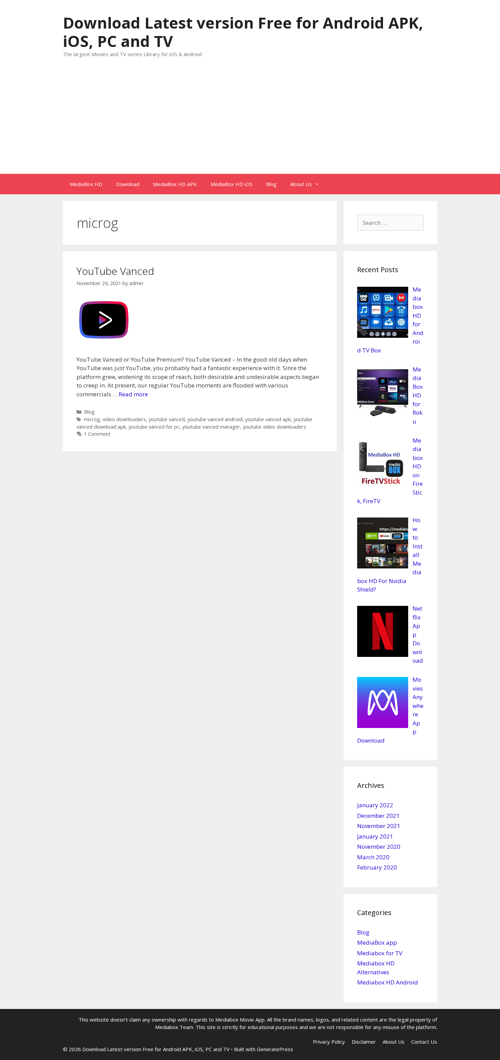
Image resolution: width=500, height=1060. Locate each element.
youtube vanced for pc (154, 427)
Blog (271, 184)
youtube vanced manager (211, 427)
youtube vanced (167, 419)
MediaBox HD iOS (231, 184)
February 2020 (377, 867)
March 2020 (373, 857)
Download (127, 184)
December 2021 (378, 815)
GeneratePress (275, 1049)
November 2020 (378, 846)
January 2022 (375, 805)
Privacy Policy (329, 1041)
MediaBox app (377, 942)
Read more (133, 394)
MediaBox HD (86, 184)
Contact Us (424, 1041)
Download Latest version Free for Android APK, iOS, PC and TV (243, 31)
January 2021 (375, 836)
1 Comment (97, 434)
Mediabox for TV (379, 953)
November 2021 (378, 826)
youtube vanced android (215, 419)
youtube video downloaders (274, 427)
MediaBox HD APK (175, 184)
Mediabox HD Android (387, 982)
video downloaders (124, 419)
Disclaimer (364, 1041)
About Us (301, 184)
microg (92, 419)
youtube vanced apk (268, 419)
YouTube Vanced (115, 271)
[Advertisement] (250, 122)
